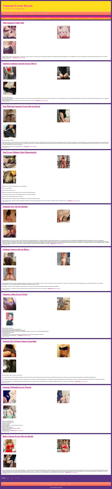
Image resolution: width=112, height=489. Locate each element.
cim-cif (62, 17)
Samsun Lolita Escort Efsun (15, 294)
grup (105, 17)
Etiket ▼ (40, 13)
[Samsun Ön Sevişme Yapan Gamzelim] (29, 351)
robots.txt (63, 484)
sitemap (69, 484)
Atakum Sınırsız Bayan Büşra (16, 249)
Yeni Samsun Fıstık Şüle (13, 22)
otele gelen (47, 17)
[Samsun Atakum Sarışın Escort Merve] (29, 73)
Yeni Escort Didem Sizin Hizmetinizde (19, 152)
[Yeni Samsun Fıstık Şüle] (29, 32)
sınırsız (7, 17)
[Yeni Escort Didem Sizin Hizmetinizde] (29, 162)
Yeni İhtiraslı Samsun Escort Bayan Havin (21, 106)
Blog (17, 13)
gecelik (75, 17)
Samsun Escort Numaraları (8, 13)
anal (21, 17)
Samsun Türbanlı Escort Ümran (17, 387)
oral (33, 17)
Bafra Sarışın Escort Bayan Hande (18, 436)
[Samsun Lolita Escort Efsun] (29, 304)
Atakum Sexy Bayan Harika (15, 206)
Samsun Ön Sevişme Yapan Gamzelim (19, 341)
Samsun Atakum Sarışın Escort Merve (20, 63)
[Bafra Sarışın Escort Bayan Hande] (29, 446)
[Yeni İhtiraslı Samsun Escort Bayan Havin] (29, 116)
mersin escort (22, 13)
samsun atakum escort (31, 13)
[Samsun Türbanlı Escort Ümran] (29, 397)
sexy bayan (90, 17)
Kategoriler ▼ (46, 13)
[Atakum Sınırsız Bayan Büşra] (29, 259)
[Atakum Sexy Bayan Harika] (29, 216)
